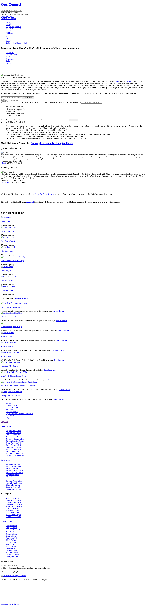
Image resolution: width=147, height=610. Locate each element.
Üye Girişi (4, 17)
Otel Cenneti (11, 4)
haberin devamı (58, 311)
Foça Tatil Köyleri (12, 513)
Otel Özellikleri (11, 55)
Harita (8, 61)
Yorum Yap (28, 97)
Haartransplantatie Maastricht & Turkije (86, 606)
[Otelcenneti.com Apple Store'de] (13, 576)
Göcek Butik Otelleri (13, 449)
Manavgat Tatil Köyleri (14, 506)
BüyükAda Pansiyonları (14, 473)
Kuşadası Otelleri (12, 550)
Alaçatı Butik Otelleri (13, 431)
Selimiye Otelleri (12, 557)
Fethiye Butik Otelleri (13, 447)
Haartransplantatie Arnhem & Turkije (113, 604)
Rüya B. (4, 163)
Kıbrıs (117, 81)
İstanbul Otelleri (11, 542)
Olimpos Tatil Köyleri (13, 500)
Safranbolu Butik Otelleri (15, 455)
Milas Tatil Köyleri (12, 511)
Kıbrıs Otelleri (11, 548)
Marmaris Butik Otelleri (14, 453)
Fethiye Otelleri (11, 538)
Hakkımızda (10, 410)
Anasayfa (9, 23)
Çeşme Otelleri (11, 536)
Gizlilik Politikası (12, 412)
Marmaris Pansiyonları (14, 483)
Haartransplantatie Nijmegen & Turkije (86, 604)
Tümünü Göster (20, 298)
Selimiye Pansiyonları (13, 489)
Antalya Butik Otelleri (14, 435)
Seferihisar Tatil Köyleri (14, 504)
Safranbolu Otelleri (12, 555)
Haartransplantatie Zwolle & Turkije (59, 606)
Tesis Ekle (9, 31)
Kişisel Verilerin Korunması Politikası (19, 414)
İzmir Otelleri (10, 544)
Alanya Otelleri (11, 526)
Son (7, 190)
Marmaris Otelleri (12, 552)
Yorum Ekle (10, 59)
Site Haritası (10, 416)
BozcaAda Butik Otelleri (15, 439)
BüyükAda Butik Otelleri (15, 441)
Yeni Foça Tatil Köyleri (14, 502)
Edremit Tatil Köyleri (13, 517)
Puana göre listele (41, 143)
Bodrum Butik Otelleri (14, 437)
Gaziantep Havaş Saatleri (10, 604)
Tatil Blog (9, 33)
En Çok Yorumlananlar (14, 29)
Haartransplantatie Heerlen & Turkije (58, 604)
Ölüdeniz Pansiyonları (14, 487)
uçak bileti (30, 202)
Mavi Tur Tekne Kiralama (44, 194)
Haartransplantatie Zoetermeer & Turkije (31, 606)
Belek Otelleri (11, 532)
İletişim (8, 63)
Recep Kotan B (6, 182)
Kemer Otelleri (11, 546)
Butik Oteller (6, 426)
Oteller (8, 25)
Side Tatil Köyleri (12, 508)
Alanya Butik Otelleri (13, 433)
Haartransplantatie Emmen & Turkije (114, 606)
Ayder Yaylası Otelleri (13, 530)
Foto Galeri (10, 57)
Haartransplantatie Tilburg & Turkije (32, 604)
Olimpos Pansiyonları (13, 485)
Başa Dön (4, 422)
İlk (6, 186)
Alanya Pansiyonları (13, 464)
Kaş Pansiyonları (12, 479)
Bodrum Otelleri (11, 534)
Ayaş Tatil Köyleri (12, 498)
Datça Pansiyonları (12, 475)
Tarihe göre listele (62, 143)
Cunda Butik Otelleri (13, 445)
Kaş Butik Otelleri (12, 451)
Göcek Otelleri (11, 540)
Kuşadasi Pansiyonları (14, 481)
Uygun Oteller (6, 521)
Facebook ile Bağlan (8, 19)
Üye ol (11, 17)
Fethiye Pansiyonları (13, 477)
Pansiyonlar (5, 460)
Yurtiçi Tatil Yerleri (12, 407)
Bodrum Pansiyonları (13, 469)
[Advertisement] (18, 599)
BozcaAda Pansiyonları (14, 471)
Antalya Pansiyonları (13, 466)
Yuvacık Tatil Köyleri (13, 515)
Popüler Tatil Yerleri (13, 405)
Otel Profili (10, 53)
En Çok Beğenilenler (13, 27)
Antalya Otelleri (11, 528)
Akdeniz (130, 81)
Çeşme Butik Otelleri (13, 443)
